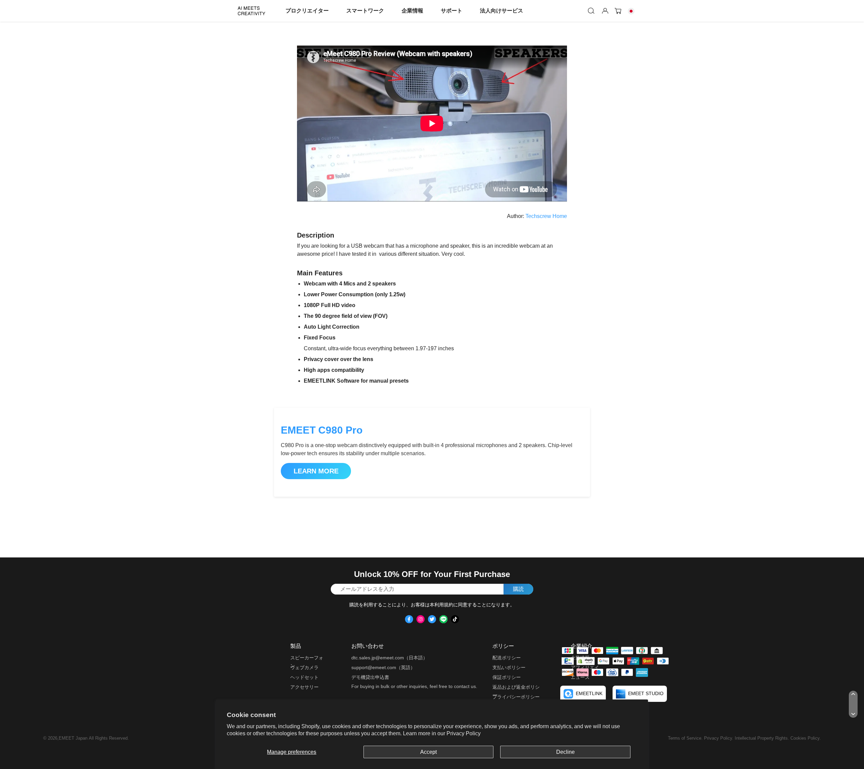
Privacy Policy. (719, 738)
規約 (448, 604)
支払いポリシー (508, 667)
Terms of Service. (686, 738)
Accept (428, 752)
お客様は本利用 (427, 604)
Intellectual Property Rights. (762, 738)
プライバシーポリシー (516, 696)
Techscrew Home (546, 216)
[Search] (591, 10)
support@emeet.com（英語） (383, 667)
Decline (565, 752)
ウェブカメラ (304, 667)
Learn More (316, 471)
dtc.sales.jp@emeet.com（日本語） (389, 657)
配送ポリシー (506, 657)
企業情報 (412, 10)
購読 (518, 589)
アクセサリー (304, 687)
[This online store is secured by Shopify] (585, 661)
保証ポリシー (506, 677)
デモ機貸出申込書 (370, 677)
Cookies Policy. (805, 738)
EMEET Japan (73, 738)
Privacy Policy (464, 733)
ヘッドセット (304, 677)
